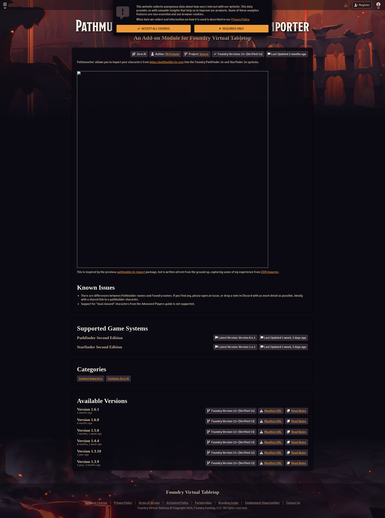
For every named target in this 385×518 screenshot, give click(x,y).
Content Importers (90, 378)
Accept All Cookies (155, 28)
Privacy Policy (240, 19)
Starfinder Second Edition (99, 347)
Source (204, 54)
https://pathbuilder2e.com (167, 62)
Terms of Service (149, 503)
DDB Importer (270, 272)
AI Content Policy (177, 503)
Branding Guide (228, 503)
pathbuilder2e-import (131, 272)
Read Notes (298, 411)
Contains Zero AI (118, 378)
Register (364, 5)
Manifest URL (273, 411)
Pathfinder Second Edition (100, 338)
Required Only (233, 28)
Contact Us (293, 503)
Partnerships (203, 503)
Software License (96, 503)
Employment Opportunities (262, 503)
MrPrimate (172, 54)
